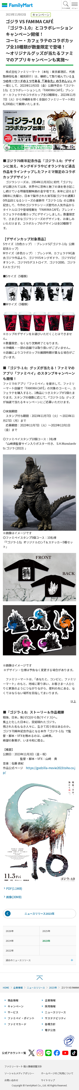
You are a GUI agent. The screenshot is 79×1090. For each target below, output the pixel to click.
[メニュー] (74, 5)
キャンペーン (16, 1006)
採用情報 (50, 1006)
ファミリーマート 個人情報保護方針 (23, 1066)
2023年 (53, 987)
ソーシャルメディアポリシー (19, 1073)
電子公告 (50, 1030)
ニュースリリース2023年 (39, 913)
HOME (6, 987)
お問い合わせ (11, 1080)
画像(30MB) (14, 897)
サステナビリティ (55, 1018)
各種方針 (50, 1024)
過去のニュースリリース (18, 960)
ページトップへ (39, 977)
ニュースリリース (36, 987)
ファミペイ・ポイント (21, 1018)
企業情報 (18, 987)
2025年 (46, 931)
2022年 (9, 950)
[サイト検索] (65, 5)
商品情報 (13, 1000)
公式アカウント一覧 (14, 1053)
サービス (13, 1012)
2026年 (9, 931)
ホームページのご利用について (57, 1073)
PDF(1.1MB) (14, 889)
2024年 (9, 940)
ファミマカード (17, 1024)
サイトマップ (48, 1080)
